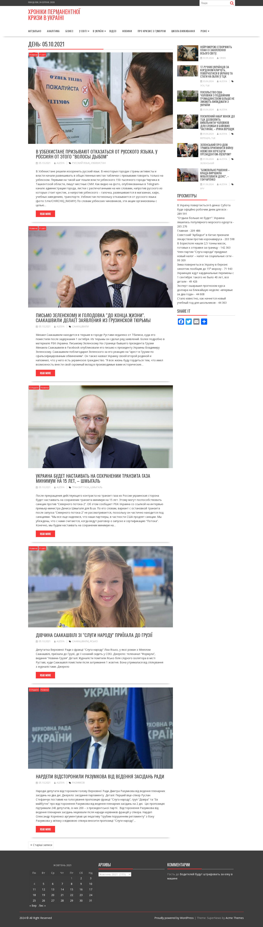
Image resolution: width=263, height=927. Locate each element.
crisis (222, 57)
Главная (182, 230)
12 (43, 889)
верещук (205, 138)
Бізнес (69, 31)
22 (71, 895)
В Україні (98, 31)
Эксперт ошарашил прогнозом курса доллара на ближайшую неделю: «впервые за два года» (205, 290)
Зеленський (207, 163)
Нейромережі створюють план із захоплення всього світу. (216, 50)
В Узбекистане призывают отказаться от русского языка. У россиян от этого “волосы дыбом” (96, 154)
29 (71, 900)
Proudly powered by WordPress (174, 918)
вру (202, 188)
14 (62, 889)
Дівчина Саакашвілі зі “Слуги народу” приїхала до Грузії (94, 634)
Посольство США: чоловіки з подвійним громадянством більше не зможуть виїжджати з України (217, 98)
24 (90, 895)
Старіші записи (42, 845)
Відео (112, 31)
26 (43, 900)
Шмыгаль (96, 487)
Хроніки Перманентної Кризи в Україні (54, 15)
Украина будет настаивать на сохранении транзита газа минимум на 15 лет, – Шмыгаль (93, 478)
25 (34, 900)
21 (62, 895)
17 (90, 889)
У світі (83, 31)
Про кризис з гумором (152, 31)
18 (34, 895)
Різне (204, 31)
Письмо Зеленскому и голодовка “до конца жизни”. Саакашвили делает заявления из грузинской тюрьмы (93, 318)
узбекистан (98, 163)
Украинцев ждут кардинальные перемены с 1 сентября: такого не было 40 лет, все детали (205, 277)
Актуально (34, 31)
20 (52, 895)
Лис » (42, 905)
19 (43, 895)
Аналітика (53, 31)
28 (62, 900)
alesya (60, 163)
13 (52, 889)
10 (90, 884)
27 (52, 900)
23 (81, 895)
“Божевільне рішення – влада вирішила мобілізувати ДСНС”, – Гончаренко (215, 175)
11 (34, 889)
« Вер (33, 905)
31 (90, 900)
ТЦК (207, 85)
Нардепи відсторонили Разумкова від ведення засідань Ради (100, 776)
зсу (202, 85)
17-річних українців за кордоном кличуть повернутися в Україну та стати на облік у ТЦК (216, 72)
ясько (94, 641)
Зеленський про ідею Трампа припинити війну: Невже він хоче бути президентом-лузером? (217, 149)
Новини (127, 31)
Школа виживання (183, 31)
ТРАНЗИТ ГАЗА (80, 487)
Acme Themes (235, 918)
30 (81, 900)
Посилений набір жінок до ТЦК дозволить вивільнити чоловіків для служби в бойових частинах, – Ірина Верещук (217, 122)
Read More (45, 214)
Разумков (78, 782)
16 (81, 889)
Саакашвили (80, 326)
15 (71, 889)
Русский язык (81, 163)
